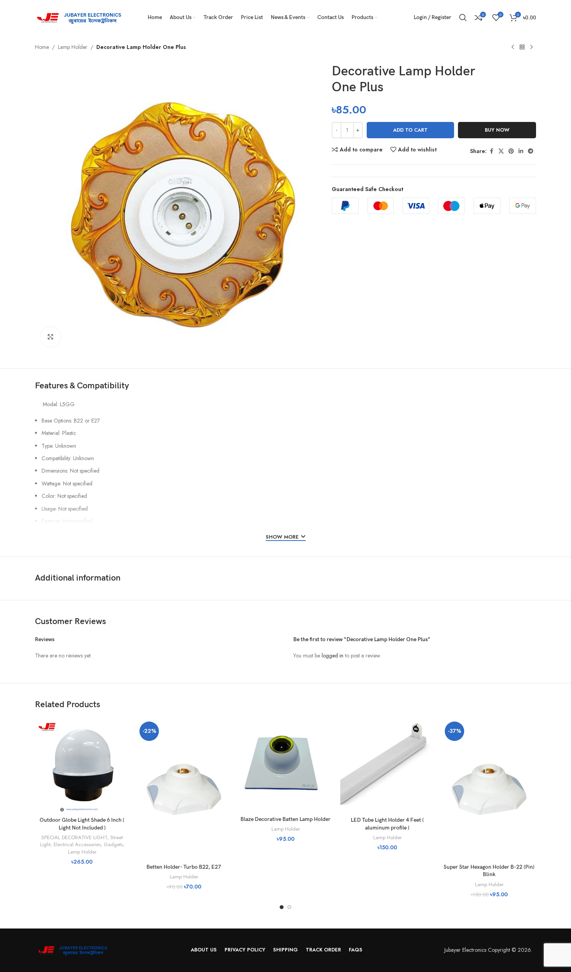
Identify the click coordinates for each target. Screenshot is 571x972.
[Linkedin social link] (521, 151)
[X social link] (501, 151)
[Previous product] (512, 47)
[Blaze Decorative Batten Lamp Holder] (285, 765)
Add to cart (410, 130)
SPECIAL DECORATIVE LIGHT (74, 837)
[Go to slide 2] (289, 907)
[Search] (463, 17)
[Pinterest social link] (511, 151)
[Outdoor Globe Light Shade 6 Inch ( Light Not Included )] (82, 766)
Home (42, 47)
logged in (332, 655)
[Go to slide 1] (282, 907)
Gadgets (113, 844)
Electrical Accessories (77, 844)
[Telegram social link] (531, 151)
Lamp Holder (72, 47)
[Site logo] (81, 17)
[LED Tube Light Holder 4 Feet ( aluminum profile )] (387, 766)
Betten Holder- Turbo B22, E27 (183, 867)
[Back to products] (522, 47)
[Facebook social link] (491, 151)
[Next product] (531, 47)
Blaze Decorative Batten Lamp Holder (285, 819)
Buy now (497, 130)
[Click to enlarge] (50, 336)
